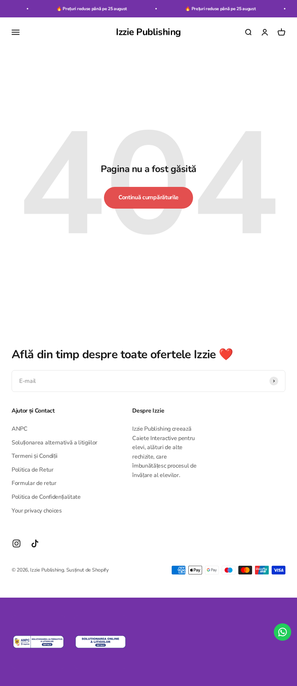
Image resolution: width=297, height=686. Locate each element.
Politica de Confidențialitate (46, 497)
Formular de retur (34, 483)
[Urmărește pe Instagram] (16, 543)
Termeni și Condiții (35, 456)
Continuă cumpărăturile (148, 197)
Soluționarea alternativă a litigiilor (54, 443)
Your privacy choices (37, 511)
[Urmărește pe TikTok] (35, 543)
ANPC (20, 429)
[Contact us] (282, 632)
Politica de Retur (33, 470)
